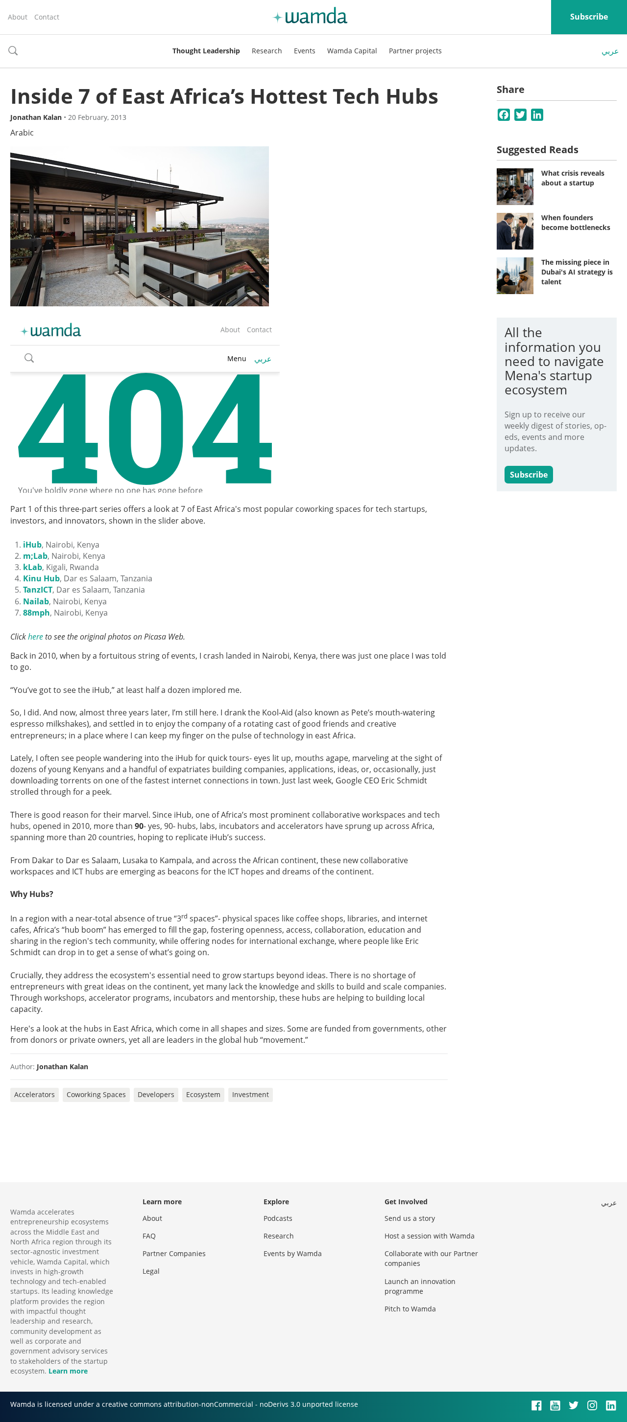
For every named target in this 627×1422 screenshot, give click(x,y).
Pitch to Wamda (410, 1308)
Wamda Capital (352, 50)
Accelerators (34, 1094)
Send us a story (410, 1218)
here (35, 636)
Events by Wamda (293, 1253)
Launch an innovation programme (420, 1286)
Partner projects (415, 50)
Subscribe (589, 16)
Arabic (22, 132)
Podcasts (278, 1218)
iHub (32, 544)
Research (267, 50)
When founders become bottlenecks (575, 222)
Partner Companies (174, 1253)
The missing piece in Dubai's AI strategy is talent (577, 271)
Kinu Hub (41, 578)
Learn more (68, 1371)
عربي (610, 51)
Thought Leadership (206, 50)
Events (304, 50)
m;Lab (35, 555)
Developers (156, 1094)
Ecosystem (203, 1094)
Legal (151, 1271)
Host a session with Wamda (430, 1235)
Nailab (36, 601)
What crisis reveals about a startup (572, 177)
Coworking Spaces (96, 1094)
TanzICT (37, 589)
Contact (46, 17)
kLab (32, 567)
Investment (250, 1094)
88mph (36, 612)
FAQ (149, 1235)
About (17, 17)
